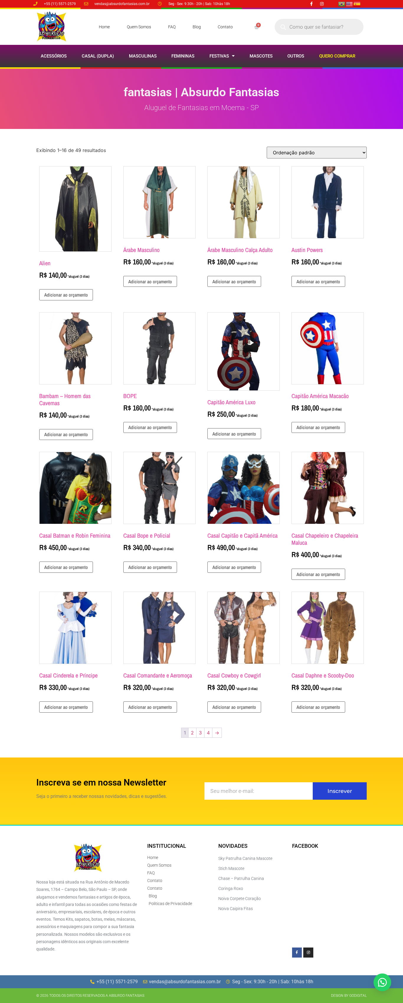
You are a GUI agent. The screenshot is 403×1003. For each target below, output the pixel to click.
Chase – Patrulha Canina (241, 878)
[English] (349, 3)
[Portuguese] (342, 3)
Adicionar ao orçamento (66, 295)
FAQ (172, 26)
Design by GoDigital (349, 996)
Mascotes (261, 56)
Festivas (219, 56)
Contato (225, 26)
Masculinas (143, 56)
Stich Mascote (231, 868)
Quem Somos (139, 26)
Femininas (182, 56)
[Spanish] (357, 3)
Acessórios (54, 56)
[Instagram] (321, 3)
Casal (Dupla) (98, 56)
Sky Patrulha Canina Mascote (245, 858)
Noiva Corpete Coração (239, 898)
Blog (197, 26)
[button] (382, 982)
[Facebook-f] (311, 3)
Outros (295, 56)
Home (104, 26)
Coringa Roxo (230, 888)
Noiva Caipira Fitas (235, 908)
